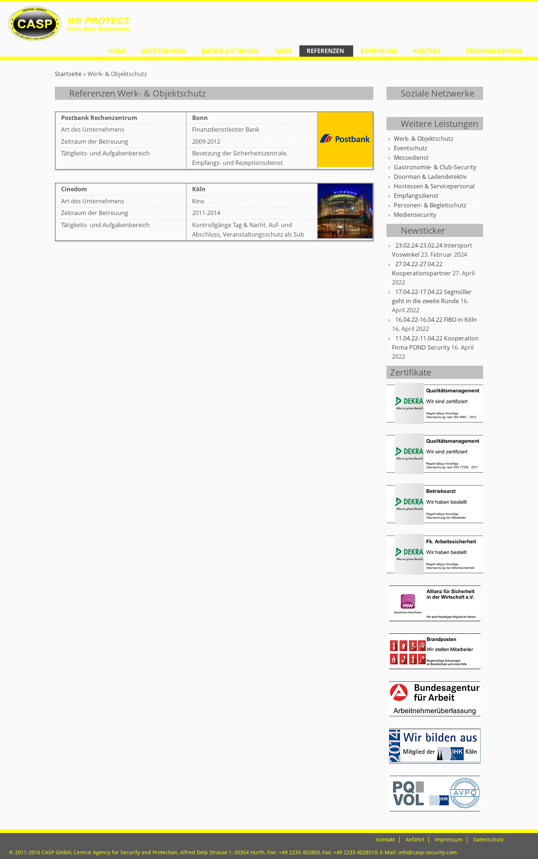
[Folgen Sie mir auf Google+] (418, 109)
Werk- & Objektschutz (423, 139)
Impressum (449, 839)
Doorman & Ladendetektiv (430, 177)
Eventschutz (410, 148)
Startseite (68, 74)
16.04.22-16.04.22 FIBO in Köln (436, 320)
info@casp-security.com (427, 852)
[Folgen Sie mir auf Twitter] (400, 109)
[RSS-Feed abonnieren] (391, 109)
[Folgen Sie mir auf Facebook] (409, 109)
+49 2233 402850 (299, 852)
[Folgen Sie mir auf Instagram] (427, 109)
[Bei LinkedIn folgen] (436, 109)
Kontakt (385, 839)
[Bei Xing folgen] (446, 109)
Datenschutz (488, 839)
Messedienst (411, 158)
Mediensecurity (415, 215)
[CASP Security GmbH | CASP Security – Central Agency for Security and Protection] (62, 23)
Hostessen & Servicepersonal (434, 186)
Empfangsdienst (416, 196)
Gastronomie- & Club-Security (435, 167)
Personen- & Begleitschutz (430, 205)
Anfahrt (415, 839)
